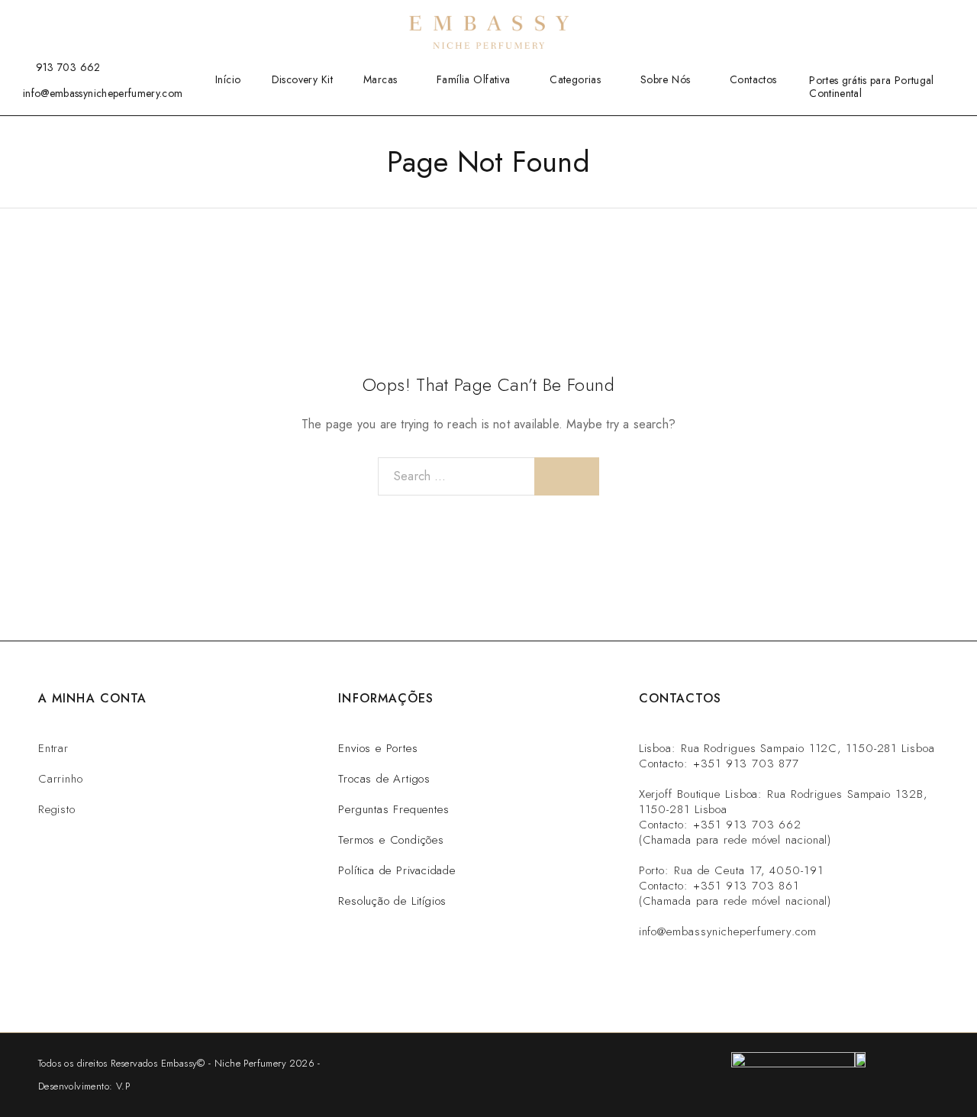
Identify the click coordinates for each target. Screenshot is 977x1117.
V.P (123, 1086)
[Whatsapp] (711, 975)
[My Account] (900, 21)
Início (228, 79)
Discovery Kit (302, 79)
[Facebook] (27, 21)
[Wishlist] (924, 20)
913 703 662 (68, 67)
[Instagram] (50, 21)
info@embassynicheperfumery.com (103, 93)
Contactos (753, 79)
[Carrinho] (949, 20)
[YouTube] (73, 21)
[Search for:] (456, 476)
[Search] (875, 21)
